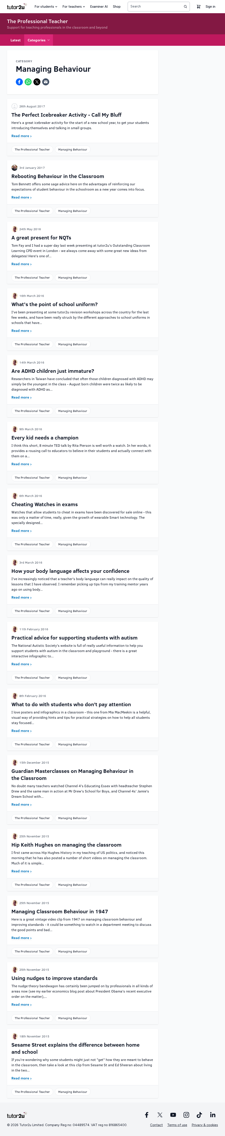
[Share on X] (36, 81)
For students (44, 7)
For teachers (72, 7)
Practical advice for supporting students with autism (74, 637)
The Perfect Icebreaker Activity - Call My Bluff (66, 114)
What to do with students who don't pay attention (71, 704)
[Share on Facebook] (19, 81)
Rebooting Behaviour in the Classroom (57, 176)
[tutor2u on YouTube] (173, 1115)
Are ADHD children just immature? (52, 370)
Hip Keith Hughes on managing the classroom (66, 844)
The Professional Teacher (37, 21)
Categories (36, 40)
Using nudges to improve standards (54, 978)
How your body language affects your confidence (70, 570)
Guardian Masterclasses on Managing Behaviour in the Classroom (72, 774)
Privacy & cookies (205, 1125)
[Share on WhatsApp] (28, 81)
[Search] (185, 7)
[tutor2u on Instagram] (186, 1115)
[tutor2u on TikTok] (199, 1115)
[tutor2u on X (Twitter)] (160, 1115)
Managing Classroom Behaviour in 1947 (59, 911)
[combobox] (159, 6)
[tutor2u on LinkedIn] (212, 1115)
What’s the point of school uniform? (54, 304)
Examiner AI (99, 7)
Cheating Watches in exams (44, 504)
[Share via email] (45, 81)
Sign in (210, 7)
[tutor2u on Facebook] (147, 1115)
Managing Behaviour (72, 149)
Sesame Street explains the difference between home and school (75, 1048)
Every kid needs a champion (44, 437)
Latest (16, 40)
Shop (117, 7)
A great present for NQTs (41, 237)
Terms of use (177, 1125)
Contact (156, 1125)
